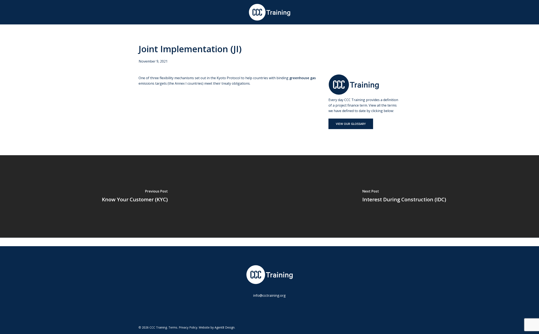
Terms (172, 327)
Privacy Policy (188, 327)
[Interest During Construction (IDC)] (404, 196)
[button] (350, 124)
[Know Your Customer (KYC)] (135, 196)
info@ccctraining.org (269, 295)
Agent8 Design (225, 327)
